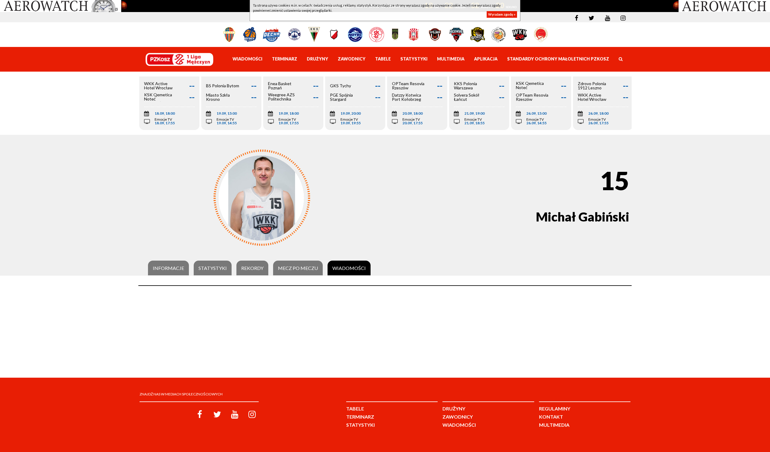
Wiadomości (349, 268)
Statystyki (213, 268)
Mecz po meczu (298, 268)
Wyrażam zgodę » (502, 14)
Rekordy (252, 268)
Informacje (168, 268)
